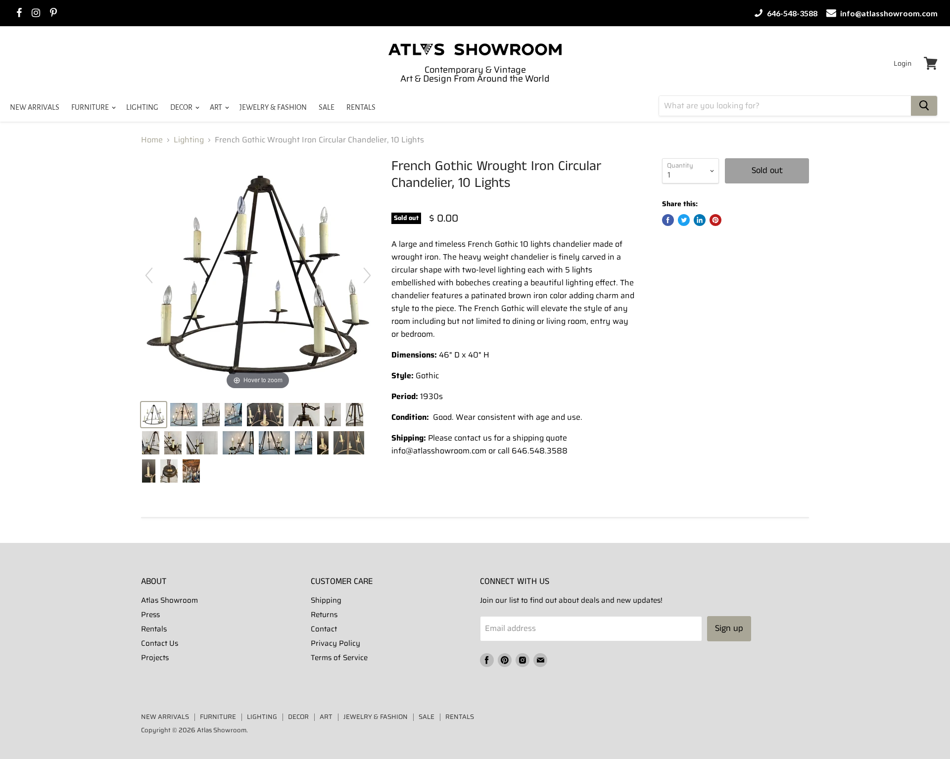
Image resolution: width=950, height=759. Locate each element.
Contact (324, 629)
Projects (155, 658)
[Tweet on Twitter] (684, 220)
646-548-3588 (791, 13)
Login (902, 63)
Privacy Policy (335, 643)
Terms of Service (339, 658)
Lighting (189, 139)
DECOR (182, 107)
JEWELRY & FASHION (273, 107)
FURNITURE (90, 107)
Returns (324, 615)
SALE (326, 107)
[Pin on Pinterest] (715, 220)
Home (152, 139)
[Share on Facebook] (668, 220)
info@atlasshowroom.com (888, 13)
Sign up (729, 628)
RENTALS (361, 107)
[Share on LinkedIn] (700, 220)
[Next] (367, 275)
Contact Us (159, 643)
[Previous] (149, 275)
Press (150, 615)
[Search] (924, 106)
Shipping (326, 600)
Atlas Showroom (169, 600)
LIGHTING (142, 107)
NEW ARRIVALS (34, 107)
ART (217, 107)
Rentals (154, 629)
